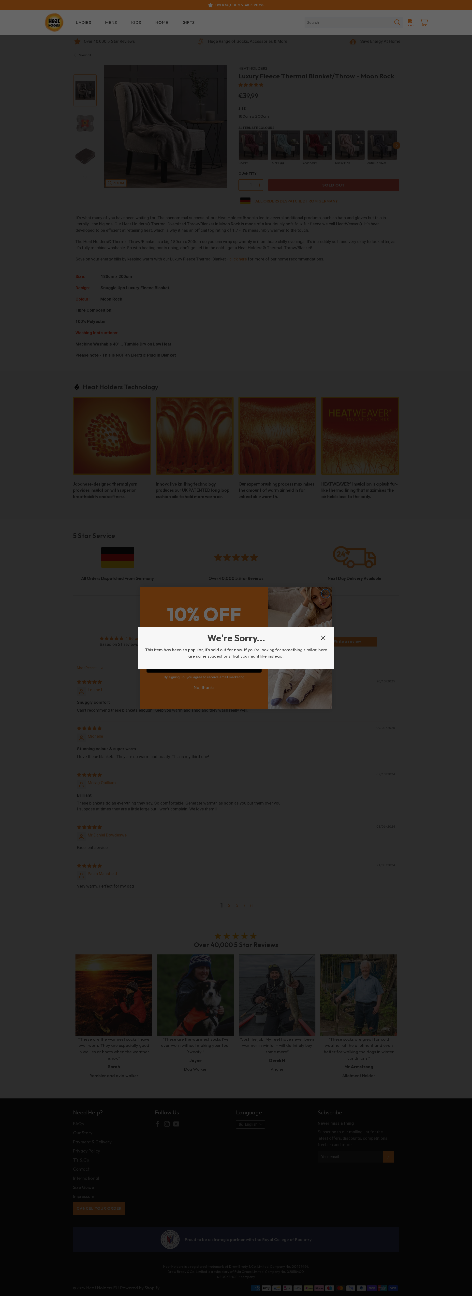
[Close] (323, 638)
